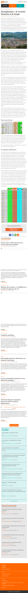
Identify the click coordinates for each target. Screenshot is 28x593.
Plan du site (4, 587)
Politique (10, 9)
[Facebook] (10, 235)
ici (6, 186)
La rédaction (9, 361)
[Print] (18, 235)
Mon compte (4, 565)
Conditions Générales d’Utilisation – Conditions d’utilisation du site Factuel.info (13, 583)
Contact (3, 578)
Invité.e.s (7, 485)
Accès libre (3, 281)
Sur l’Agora (5, 429)
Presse (10, 536)
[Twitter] (12, 235)
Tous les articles (14, 425)
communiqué (4, 441)
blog (2, 434)
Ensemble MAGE (8, 435)
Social (7, 285)
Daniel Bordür (7, 246)
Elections (7, 9)
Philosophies (3, 240)
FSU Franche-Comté (9, 459)
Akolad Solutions (17, 591)
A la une (12, 5)
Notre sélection (14, 501)
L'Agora (20, 5)
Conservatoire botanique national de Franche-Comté (14, 449)
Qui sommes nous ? (5, 575)
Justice (3, 519)
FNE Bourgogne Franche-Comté (11, 443)
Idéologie (4, 285)
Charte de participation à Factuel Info (8, 585)
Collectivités (3, 9)
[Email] (15, 235)
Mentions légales (4, 580)
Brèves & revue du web (9, 505)
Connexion (20, 1)
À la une (3, 572)
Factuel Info (12, 591)
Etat (1, 285)
